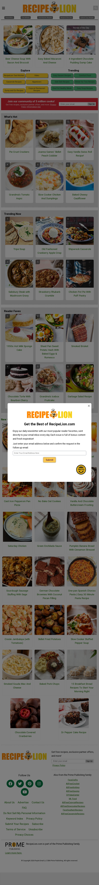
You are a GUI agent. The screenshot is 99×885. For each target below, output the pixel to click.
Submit (49, 459)
